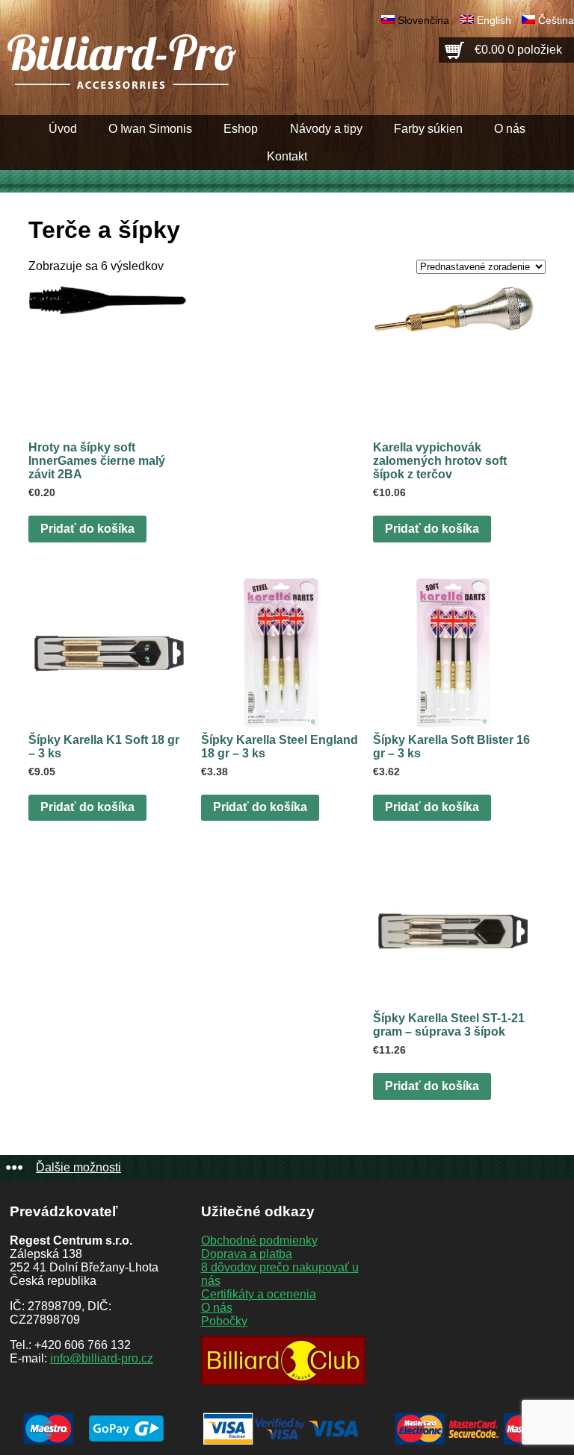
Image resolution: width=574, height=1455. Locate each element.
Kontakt (287, 156)
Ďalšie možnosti (78, 1167)
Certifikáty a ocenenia (258, 1294)
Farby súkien (428, 128)
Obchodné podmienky (259, 1240)
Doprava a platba (246, 1254)
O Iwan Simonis (150, 128)
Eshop (240, 128)
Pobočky (224, 1321)
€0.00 (518, 49)
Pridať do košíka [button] (87, 528)
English (494, 20)
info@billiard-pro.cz (101, 1358)
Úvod (63, 128)
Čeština (556, 20)
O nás (509, 128)
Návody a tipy (326, 128)
